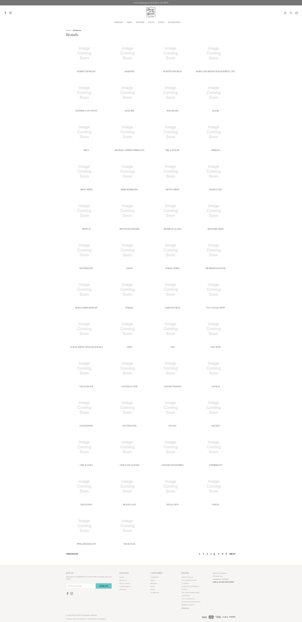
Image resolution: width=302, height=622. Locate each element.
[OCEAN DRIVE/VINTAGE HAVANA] (86, 329)
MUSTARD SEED (216, 228)
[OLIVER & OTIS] (129, 368)
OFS (172, 347)
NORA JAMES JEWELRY (86, 307)
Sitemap (122, 589)
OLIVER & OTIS (129, 386)
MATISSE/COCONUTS (86, 110)
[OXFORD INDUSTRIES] (172, 447)
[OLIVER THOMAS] (172, 368)
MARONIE (129, 71)
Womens (140, 22)
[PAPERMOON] (215, 447)
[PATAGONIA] (86, 486)
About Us (123, 580)
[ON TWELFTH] (129, 407)
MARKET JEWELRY (86, 71)
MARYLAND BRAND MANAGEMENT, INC (215, 71)
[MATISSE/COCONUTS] (86, 92)
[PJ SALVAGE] (129, 526)
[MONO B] (86, 210)
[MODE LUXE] (215, 171)
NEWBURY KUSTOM (216, 268)
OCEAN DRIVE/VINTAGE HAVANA (86, 347)
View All (185, 608)
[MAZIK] (215, 92)
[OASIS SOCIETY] (172, 289)
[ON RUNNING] (86, 407)
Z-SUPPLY (186, 583)
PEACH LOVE (129, 504)
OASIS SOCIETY (172, 307)
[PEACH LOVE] (129, 486)
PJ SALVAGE (129, 543)
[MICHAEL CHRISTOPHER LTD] (129, 132)
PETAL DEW (172, 504)
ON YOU (172, 425)
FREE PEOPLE (187, 577)
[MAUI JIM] (129, 92)
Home (121, 577)
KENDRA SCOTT (188, 605)
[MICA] (86, 132)
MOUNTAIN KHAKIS (129, 228)
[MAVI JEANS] (172, 92)
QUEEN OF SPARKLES (190, 586)
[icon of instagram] (10, 13)
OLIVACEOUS (86, 386)
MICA (86, 150)
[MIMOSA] (215, 132)
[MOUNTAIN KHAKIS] (129, 210)
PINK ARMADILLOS (86, 543)
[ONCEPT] (215, 407)
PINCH (215, 504)
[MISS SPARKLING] (129, 171)
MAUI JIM (129, 110)
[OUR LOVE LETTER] (129, 447)
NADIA (129, 268)
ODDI (129, 347)
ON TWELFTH (129, 425)
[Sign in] (285, 12)
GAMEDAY (118, 22)
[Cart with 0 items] (296, 12)
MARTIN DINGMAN (172, 71)
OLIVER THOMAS (172, 386)
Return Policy (124, 583)
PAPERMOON (215, 465)
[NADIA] (129, 250)
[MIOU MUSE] (86, 171)
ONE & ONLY (86, 465)
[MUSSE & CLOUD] (172, 210)
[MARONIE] (129, 53)
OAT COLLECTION (215, 307)
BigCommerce (101, 619)
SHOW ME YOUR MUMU (191, 602)
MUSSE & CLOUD (172, 228)
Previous (72, 554)
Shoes (161, 22)
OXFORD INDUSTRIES (173, 465)
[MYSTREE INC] (86, 250)
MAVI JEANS (172, 110)
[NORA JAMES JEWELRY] (86, 289)
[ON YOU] (172, 407)
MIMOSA (215, 150)
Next (232, 554)
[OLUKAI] (215, 368)
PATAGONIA (86, 504)
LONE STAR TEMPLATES (80, 619)
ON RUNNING (86, 425)
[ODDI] (129, 329)
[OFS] (172, 329)
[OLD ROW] (215, 329)
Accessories (174, 22)
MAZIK (215, 110)
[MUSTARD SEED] (215, 210)
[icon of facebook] (5, 13)
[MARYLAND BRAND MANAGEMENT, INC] (215, 53)
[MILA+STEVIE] (172, 132)
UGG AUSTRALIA (188, 599)
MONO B (86, 228)
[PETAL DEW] (172, 486)
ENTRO (184, 589)
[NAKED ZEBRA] (172, 250)
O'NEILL (129, 307)
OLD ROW (216, 347)
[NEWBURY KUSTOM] (215, 250)
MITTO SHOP (172, 189)
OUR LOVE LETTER (129, 465)
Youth (151, 22)
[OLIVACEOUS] (86, 368)
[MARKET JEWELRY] (86, 53)
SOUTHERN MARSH (189, 580)
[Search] (291, 12)
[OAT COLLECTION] (215, 289)
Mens (129, 22)
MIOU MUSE (86, 189)
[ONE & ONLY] (86, 447)
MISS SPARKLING (129, 189)
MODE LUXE (215, 189)
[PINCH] (215, 486)
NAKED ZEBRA (172, 268)
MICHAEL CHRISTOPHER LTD (129, 150)
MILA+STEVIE (173, 150)
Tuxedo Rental (125, 586)
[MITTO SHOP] (172, 171)
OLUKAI (216, 386)
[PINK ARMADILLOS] (86, 526)
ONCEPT (215, 425)
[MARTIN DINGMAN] (172, 53)
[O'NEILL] (129, 289)
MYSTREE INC (86, 268)
